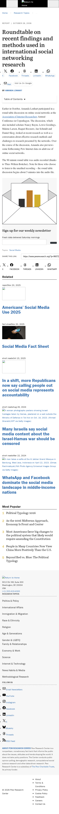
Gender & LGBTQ (11, 640)
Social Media (15, 250)
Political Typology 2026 (21, 513)
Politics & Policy (10, 600)
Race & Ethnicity (11, 620)
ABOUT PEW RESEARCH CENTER (16, 748)
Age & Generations (12, 633)
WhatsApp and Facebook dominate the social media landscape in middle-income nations (28, 485)
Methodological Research (15, 676)
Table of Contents (13, 99)
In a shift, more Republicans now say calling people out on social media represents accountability (29, 387)
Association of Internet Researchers (19, 116)
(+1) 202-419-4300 (11, 591)
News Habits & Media (13, 670)
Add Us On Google (23, 83)
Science (6, 657)
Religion (6, 627)
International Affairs (12, 607)
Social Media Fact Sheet (25, 346)
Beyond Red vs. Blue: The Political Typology (27, 559)
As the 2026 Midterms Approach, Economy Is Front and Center (27, 522)
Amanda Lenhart (13, 90)
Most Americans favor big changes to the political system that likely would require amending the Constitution (29, 535)
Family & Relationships (14, 644)
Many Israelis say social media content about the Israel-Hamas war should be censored (28, 436)
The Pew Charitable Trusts (43, 766)
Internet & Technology (13, 663)
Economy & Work (11, 650)
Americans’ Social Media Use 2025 (25, 310)
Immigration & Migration (15, 613)
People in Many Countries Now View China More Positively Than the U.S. (29, 548)
